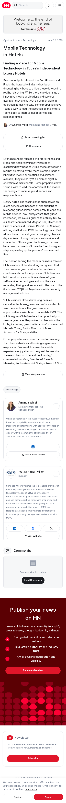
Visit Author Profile (35, 454)
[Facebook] (33, 528)
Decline (17, 797)
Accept (48, 797)
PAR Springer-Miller (31, 471)
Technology (29, 40)
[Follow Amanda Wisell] (56, 406)
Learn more (31, 789)
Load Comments (33, 580)
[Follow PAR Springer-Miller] (56, 474)
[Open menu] (59, 5)
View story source (35, 374)
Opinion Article (11, 40)
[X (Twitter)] (51, 528)
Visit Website (35, 536)
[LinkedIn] (33, 447)
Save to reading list (35, 137)
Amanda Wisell (20, 124)
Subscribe (33, 758)
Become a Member (33, 670)
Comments (35, 146)
